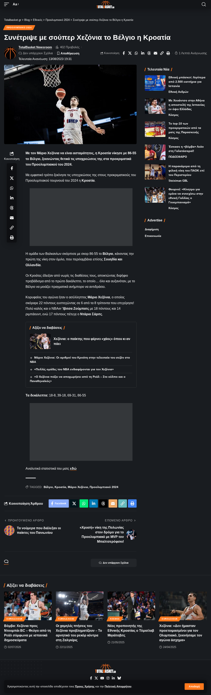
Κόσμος (174, 114)
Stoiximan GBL (178, 180)
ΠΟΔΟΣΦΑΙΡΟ (178, 156)
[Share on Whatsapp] (136, 53)
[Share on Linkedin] (143, 53)
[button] (194, 686)
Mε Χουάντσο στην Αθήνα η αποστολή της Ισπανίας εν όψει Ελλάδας (187, 105)
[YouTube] (102, 678)
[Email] (155, 53)
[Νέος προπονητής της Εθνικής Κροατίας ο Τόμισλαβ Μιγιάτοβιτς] (131, 606)
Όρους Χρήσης (85, 686)
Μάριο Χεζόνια (78, 487)
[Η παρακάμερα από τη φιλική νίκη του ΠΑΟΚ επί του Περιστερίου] (155, 172)
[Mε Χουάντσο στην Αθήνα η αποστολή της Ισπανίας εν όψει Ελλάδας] (155, 106)
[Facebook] (91, 678)
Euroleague (15, 619)
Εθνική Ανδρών (178, 91)
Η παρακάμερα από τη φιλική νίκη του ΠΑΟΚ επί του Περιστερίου (186, 170)
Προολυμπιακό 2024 (19, 27)
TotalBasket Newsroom (35, 47)
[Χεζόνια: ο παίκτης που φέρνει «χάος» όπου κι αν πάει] (40, 341)
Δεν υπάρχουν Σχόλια (38, 53)
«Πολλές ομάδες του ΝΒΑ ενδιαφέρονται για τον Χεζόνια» (74, 369)
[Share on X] (130, 53)
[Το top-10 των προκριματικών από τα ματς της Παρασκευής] (155, 129)
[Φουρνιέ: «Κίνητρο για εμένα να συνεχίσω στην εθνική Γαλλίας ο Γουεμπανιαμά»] (155, 195)
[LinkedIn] (113, 678)
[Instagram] (108, 678)
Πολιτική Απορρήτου (118, 686)
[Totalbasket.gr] (105, 4)
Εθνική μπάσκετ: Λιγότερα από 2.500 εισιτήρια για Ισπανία (187, 82)
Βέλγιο (48, 487)
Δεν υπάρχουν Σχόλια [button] (115, 562)
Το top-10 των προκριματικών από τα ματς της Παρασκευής (185, 128)
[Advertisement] (81, 217)
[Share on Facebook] (124, 53)
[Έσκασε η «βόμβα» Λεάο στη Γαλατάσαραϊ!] (155, 152)
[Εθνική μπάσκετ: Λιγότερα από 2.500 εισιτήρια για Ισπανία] (155, 83)
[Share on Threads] (149, 53)
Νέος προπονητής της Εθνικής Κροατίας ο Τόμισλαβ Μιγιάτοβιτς (131, 630)
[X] (96, 678)
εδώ (73, 468)
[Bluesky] (119, 678)
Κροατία (60, 487)
